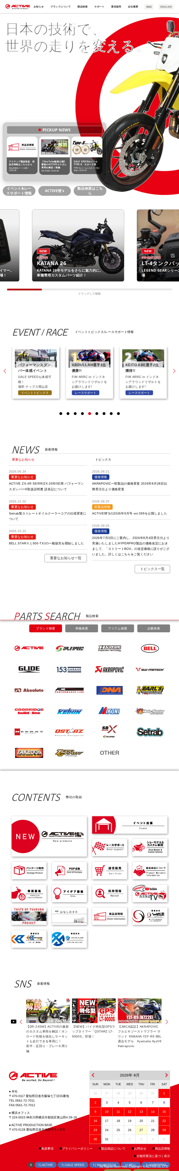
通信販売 (116, 6)
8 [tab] (111, 413)
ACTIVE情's (54, 190)
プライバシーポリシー (77, 1148)
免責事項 (47, 1148)
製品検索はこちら (90, 190)
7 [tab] (104, 413)
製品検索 (82, 6)
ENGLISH (166, 6)
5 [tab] (89, 413)
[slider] (24, 289)
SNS (148, 6)
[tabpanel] (35, 373)
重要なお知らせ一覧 (65, 558)
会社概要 (133, 6)
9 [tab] (118, 413)
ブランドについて (60, 6)
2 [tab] (68, 413)
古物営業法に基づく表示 (153, 1156)
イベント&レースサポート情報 (19, 190)
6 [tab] (97, 413)
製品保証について (113, 1148)
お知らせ (39, 6)
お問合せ (140, 1148)
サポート (99, 6)
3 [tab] (75, 413)
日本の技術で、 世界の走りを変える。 (77, 37)
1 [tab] (61, 413)
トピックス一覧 (152, 569)
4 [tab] (82, 413)
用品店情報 (162, 1148)
